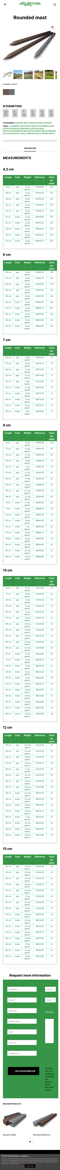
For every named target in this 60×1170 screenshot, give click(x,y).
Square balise (9, 1134)
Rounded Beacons (41, 1134)
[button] (5, 4)
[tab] (30, 148)
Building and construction (28, 123)
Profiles (47, 123)
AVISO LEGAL (15, 1163)
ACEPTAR (30, 1166)
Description (30, 148)
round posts (48, 133)
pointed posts (34, 133)
